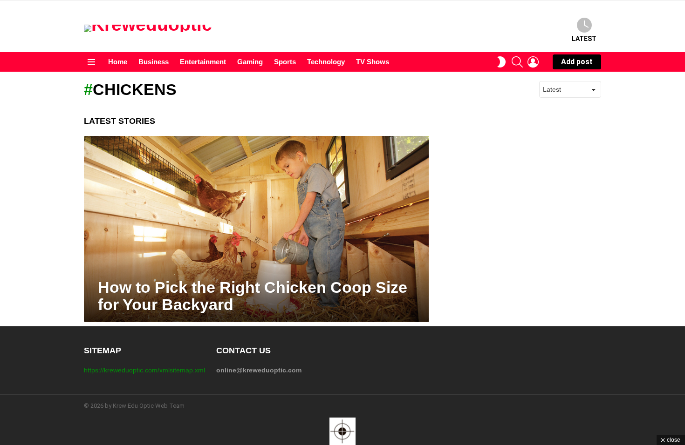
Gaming (250, 62)
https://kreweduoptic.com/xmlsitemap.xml (144, 370)
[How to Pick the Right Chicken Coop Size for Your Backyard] (256, 229)
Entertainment (203, 62)
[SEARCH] (517, 62)
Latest (584, 38)
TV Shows (372, 62)
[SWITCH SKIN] (501, 62)
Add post (577, 61)
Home (117, 62)
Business (153, 62)
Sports (285, 62)
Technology (326, 62)
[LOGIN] (533, 62)
